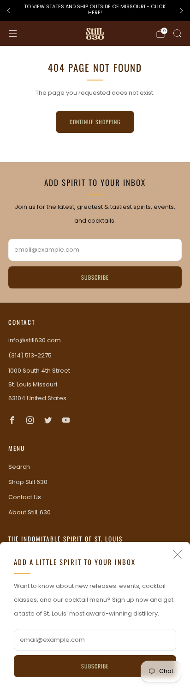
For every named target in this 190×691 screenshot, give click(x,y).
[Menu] (13, 33)
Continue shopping (95, 122)
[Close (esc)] (177, 554)
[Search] (177, 33)
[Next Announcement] (181, 10)
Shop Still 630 (28, 482)
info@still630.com (34, 340)
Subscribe (95, 666)
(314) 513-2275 (30, 355)
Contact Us (24, 497)
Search (19, 466)
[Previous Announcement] (8, 10)
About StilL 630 (29, 512)
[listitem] (95, 11)
